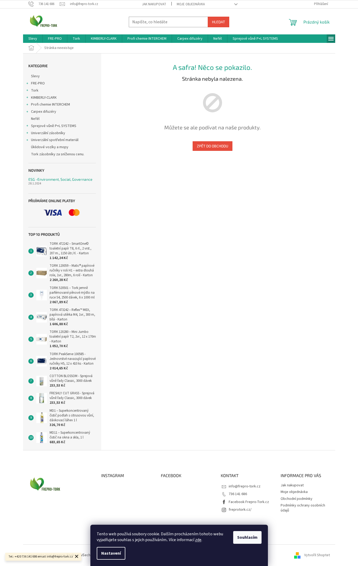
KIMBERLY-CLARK (44, 97)
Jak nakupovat (154, 4)
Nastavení (111, 553)
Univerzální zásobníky (48, 133)
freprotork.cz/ (240, 509)
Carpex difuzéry (43, 111)
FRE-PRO (38, 83)
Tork (34, 90)
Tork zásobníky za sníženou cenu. (57, 154)
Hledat (218, 22)
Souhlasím (247, 537)
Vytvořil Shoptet (317, 555)
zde (198, 540)
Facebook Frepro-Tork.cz (249, 502)
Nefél (35, 118)
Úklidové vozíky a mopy (49, 147)
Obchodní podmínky (296, 498)
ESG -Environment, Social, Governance (60, 179)
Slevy (35, 76)
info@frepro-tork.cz (244, 486)
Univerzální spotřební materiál (54, 140)
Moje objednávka (191, 4)
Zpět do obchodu (212, 146)
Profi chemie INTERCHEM (50, 104)
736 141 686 (238, 494)
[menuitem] (32, 38)
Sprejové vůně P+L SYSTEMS (53, 126)
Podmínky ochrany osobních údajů (303, 508)
